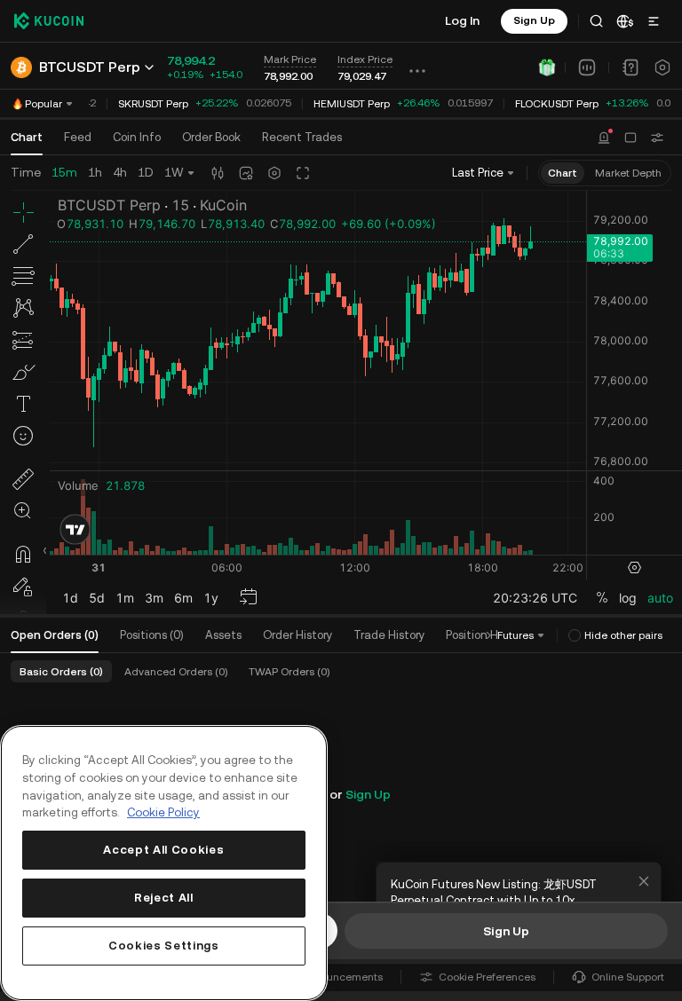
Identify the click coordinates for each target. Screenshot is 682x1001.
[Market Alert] (604, 137)
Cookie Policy (163, 812)
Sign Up (368, 794)
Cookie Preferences (487, 977)
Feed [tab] (77, 137)
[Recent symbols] (657, 137)
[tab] (211, 137)
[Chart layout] (630, 137)
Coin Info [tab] (137, 137)
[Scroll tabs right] (488, 635)
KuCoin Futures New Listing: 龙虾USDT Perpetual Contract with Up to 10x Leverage (494, 900)
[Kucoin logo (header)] (48, 20)
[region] (164, 863)
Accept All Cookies (163, 849)
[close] (644, 881)
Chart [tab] (27, 137)
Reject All (164, 897)
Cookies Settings (163, 945)
